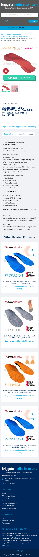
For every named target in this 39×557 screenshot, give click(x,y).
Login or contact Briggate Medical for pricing (19, 127)
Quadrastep (15, 36)
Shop (2, 34)
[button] (34, 48)
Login (33, 21)
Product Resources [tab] (25, 134)
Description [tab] (8, 134)
